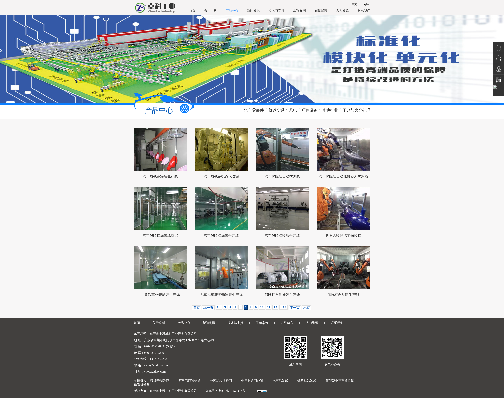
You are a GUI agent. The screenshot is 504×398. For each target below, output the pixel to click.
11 (268, 307)
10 (262, 307)
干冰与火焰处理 (356, 110)
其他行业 (330, 110)
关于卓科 (210, 10)
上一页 (208, 307)
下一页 (295, 307)
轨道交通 (276, 110)
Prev (5, 59)
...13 (283, 307)
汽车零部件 (254, 110)
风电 (293, 110)
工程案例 (299, 10)
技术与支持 (276, 10)
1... (219, 307)
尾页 (306, 307)
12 (275, 307)
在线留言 (321, 10)
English (366, 4)
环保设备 (309, 110)
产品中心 (232, 10)
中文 (354, 4)
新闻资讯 (253, 10)
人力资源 (342, 10)
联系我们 (364, 10)
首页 (192, 10)
